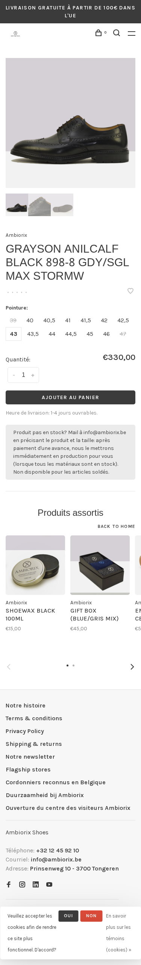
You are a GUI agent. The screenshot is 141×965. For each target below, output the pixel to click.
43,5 (33, 333)
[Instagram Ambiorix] (22, 885)
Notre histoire (25, 705)
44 (52, 333)
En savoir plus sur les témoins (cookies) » (118, 933)
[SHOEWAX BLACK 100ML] (35, 565)
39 (13, 320)
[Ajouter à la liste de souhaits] (130, 291)
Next (132, 667)
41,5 (85, 320)
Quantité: (18, 359)
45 (89, 333)
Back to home (116, 526)
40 (29, 320)
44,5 (71, 333)
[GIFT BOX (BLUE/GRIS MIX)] (100, 565)
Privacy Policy (25, 731)
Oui (68, 915)
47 (123, 333)
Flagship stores (28, 769)
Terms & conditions (34, 718)
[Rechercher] (117, 34)
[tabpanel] (70, 123)
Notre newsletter (30, 756)
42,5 (123, 320)
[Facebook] (9, 885)
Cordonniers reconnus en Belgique (56, 782)
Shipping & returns (34, 743)
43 (13, 333)
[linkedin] (36, 885)
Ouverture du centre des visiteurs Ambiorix (68, 807)
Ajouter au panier (71, 397)
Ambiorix (16, 235)
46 (106, 333)
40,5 (49, 320)
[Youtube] (49, 885)
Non (91, 915)
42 (104, 320)
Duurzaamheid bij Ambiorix (45, 795)
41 (68, 320)
